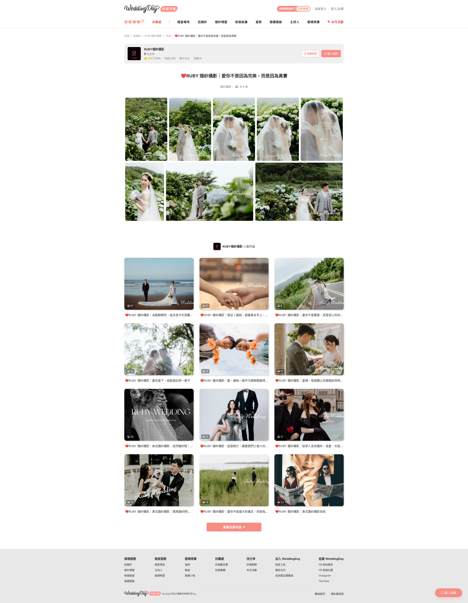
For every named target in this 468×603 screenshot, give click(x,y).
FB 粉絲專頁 (326, 564)
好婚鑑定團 (221, 564)
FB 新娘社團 (326, 570)
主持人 (158, 570)
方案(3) (197, 58)
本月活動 (337, 22)
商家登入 (321, 8)
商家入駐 (280, 564)
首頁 (126, 35)
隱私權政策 (337, 593)
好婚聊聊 (252, 564)
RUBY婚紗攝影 (153, 35)
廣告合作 (280, 570)
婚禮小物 (190, 575)
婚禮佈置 (160, 575)
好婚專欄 (220, 570)
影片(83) (185, 58)
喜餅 (187, 564)
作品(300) (170, 58)
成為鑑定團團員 (284, 575)
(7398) (156, 58)
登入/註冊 (337, 8)
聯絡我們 (320, 593)
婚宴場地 (160, 564)
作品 (168, 35)
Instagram (325, 575)
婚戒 (187, 570)
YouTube (324, 581)
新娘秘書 (129, 575)
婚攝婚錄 (129, 581)
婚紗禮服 (129, 570)
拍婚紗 (137, 35)
